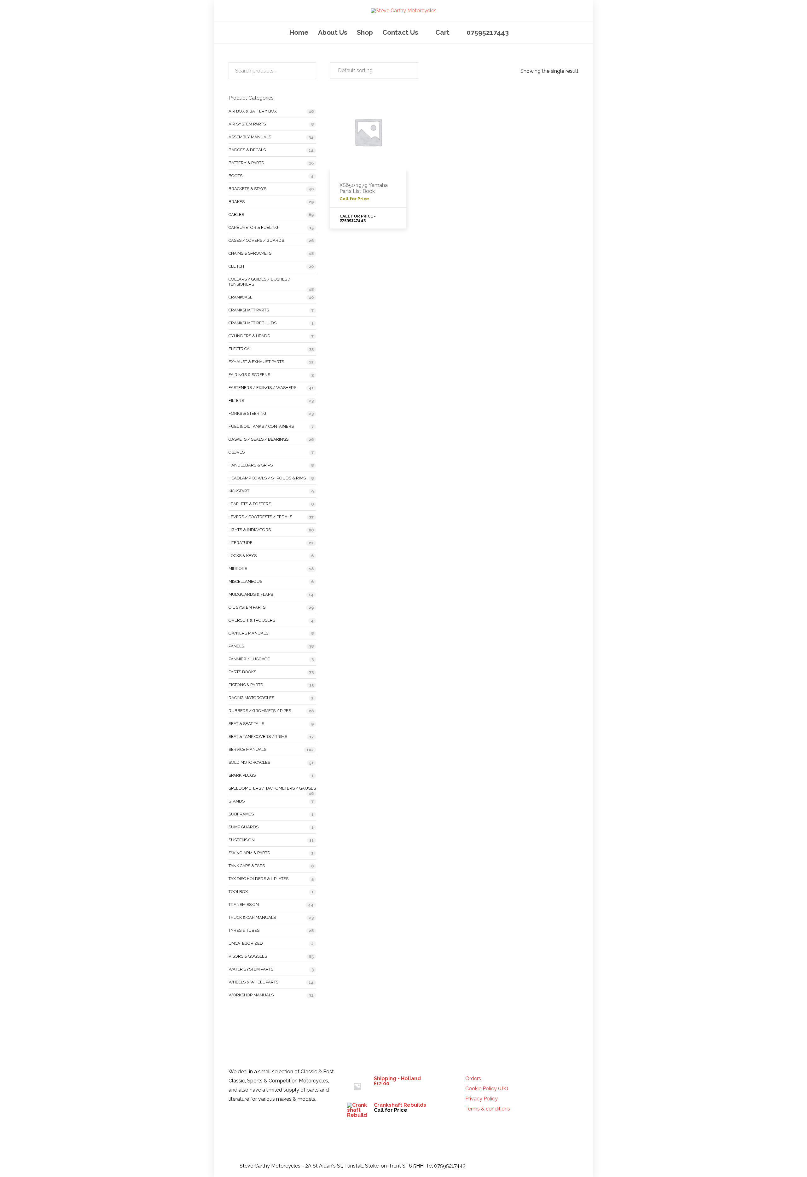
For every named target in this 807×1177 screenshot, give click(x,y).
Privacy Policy (481, 1098)
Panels (236, 646)
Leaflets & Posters (250, 504)
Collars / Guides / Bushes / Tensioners (260, 282)
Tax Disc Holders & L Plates (258, 878)
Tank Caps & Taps (247, 865)
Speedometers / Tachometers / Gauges (272, 788)
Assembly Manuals (250, 137)
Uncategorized (246, 943)
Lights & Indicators (250, 529)
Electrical (240, 348)
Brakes (237, 201)
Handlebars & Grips (251, 465)
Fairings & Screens (249, 374)
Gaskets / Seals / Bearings (258, 439)
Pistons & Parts (246, 684)
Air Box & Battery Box (253, 111)
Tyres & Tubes (244, 930)
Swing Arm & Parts (249, 852)
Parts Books (242, 672)
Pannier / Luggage (249, 659)
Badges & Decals (247, 150)
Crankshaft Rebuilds (252, 323)
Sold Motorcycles (249, 762)
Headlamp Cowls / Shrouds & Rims (267, 478)
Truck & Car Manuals (252, 917)
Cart (442, 32)
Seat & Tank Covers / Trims (258, 736)
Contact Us (400, 32)
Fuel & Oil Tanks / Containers (261, 426)
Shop (365, 32)
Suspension (242, 840)
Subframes (241, 814)
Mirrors (238, 568)
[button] (374, 70)
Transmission (244, 904)
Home (299, 32)
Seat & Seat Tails (246, 723)
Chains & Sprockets (250, 253)
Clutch (236, 266)
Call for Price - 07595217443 (358, 218)
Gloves (237, 452)
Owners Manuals (248, 633)
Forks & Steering (247, 413)
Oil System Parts (247, 607)
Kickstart (239, 491)
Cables (236, 214)
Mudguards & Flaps (251, 594)
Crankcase (241, 297)
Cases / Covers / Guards (256, 240)
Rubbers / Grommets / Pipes (260, 710)
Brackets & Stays (247, 188)
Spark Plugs (242, 775)
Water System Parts (251, 969)
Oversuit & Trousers (252, 620)
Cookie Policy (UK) (486, 1088)
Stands (237, 801)
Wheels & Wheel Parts (253, 982)
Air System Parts (247, 124)
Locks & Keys (243, 555)
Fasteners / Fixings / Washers (262, 387)
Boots (235, 175)
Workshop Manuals (251, 995)
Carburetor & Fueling (253, 227)
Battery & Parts (246, 162)
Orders (473, 1078)
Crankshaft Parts (249, 310)
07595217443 (488, 32)
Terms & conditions (487, 1108)
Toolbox (238, 891)
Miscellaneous (245, 581)
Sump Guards (243, 827)
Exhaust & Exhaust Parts (256, 361)
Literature (241, 542)
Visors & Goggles (248, 956)
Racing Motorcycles (251, 697)
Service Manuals (247, 749)
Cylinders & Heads (249, 335)
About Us (332, 32)
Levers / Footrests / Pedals (260, 516)
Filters (236, 400)
